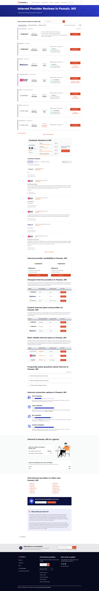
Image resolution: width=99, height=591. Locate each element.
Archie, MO (32, 486)
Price (41, 150)
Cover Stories (64, 2)
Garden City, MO (56, 486)
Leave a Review (65, 150)
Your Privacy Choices (42, 587)
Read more (29, 189)
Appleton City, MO (56, 489)
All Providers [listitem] (30, 161)
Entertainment (45, 2)
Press (20, 565)
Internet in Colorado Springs (45, 581)
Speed (41, 143)
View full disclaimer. (22, 133)
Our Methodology (22, 568)
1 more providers (48, 134)
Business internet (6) (32, 25)
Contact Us (21, 562)
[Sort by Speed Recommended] (74, 25)
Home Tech (57, 2)
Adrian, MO (32, 484)
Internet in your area (43, 572)
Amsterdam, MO (33, 488)
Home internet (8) (22, 25)
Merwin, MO (32, 492)
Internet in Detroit (43, 579)
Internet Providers (36, 2)
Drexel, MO (55, 484)
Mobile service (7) (42, 25)
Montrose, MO (55, 492)
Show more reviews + (49, 251)
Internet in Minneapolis (44, 577)
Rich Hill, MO (55, 483)
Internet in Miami (43, 574)
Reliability (42, 146)
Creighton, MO (56, 488)
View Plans (74, 34)
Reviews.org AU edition (25, 570)
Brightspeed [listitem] (36, 161)
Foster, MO (32, 491)
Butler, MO (32, 483)
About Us (43, 528)
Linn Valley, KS (56, 491)
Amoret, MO (32, 489)
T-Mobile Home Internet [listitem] (45, 161)
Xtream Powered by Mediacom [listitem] (33, 164)
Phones (51, 2)
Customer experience (44, 153)
